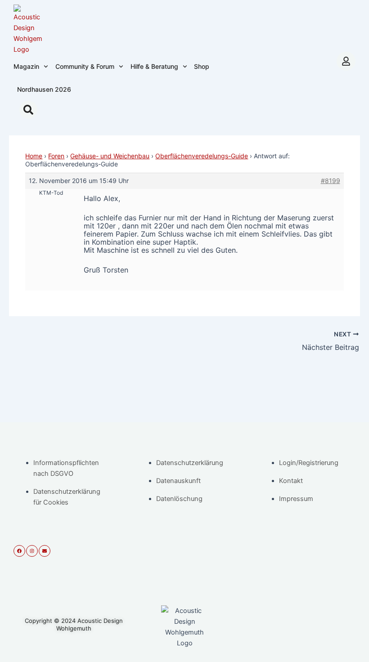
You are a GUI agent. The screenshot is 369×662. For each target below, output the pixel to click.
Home (33, 156)
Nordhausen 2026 (44, 89)
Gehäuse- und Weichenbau (109, 156)
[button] (28, 110)
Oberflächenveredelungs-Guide (201, 156)
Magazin (26, 66)
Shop (201, 66)
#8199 (330, 180)
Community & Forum (84, 66)
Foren (56, 156)
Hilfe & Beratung (154, 66)
